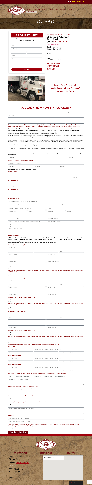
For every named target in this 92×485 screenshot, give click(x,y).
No (10, 226)
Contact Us (30, 11)
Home (29, 9)
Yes (10, 224)
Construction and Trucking (56, 9)
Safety (70, 9)
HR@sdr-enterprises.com (53, 44)
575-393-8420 (78, 1)
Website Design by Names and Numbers (46, 483)
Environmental (38, 9)
